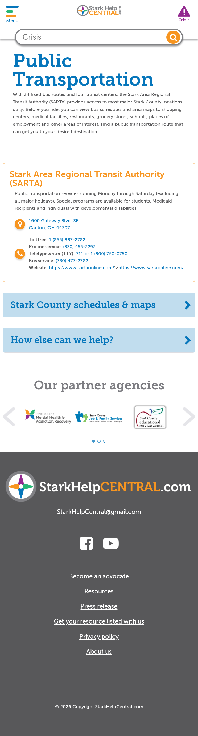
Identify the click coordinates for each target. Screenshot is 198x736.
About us (99, 651)
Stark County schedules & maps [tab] (83, 305)
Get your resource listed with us (99, 621)
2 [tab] (99, 441)
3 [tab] (104, 441)
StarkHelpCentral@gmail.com (99, 511)
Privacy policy (99, 636)
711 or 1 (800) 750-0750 (101, 253)
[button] (173, 37)
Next (189, 416)
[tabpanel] (47, 416)
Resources (99, 591)
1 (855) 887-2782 (67, 239)
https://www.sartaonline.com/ (81, 267)
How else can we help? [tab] (61, 340)
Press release (98, 606)
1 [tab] (93, 441)
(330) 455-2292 (79, 246)
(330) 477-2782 (72, 260)
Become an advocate (99, 576)
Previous (9, 416)
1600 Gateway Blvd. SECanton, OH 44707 (53, 224)
